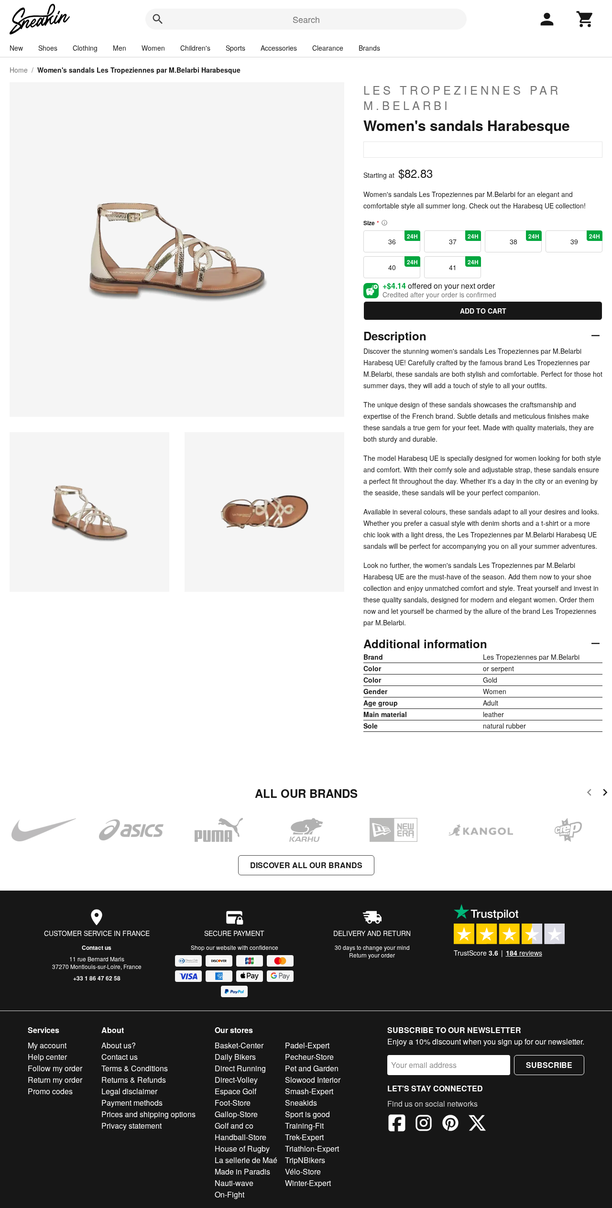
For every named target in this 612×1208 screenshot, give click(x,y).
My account (47, 1045)
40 (403, 265)
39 (585, 239)
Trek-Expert (304, 1137)
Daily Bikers (235, 1056)
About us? (118, 1045)
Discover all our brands (306, 865)
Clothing (85, 48)
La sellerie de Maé (246, 1159)
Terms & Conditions (134, 1068)
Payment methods (132, 1102)
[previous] (589, 793)
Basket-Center (239, 1045)
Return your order (372, 955)
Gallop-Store (236, 1114)
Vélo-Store (303, 1171)
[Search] (157, 19)
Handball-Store (240, 1137)
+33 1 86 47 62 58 (96, 978)
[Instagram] (423, 1124)
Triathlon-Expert (312, 1148)
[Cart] (585, 19)
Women (153, 48)
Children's (195, 48)
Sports (235, 48)
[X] (477, 1124)
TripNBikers (305, 1159)
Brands (369, 48)
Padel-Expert (307, 1045)
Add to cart (483, 311)
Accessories (279, 48)
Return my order (55, 1079)
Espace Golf (235, 1091)
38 (525, 239)
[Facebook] (396, 1124)
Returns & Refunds (133, 1079)
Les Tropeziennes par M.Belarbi (462, 97)
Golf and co (234, 1125)
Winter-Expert (308, 1182)
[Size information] (384, 222)
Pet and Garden (312, 1068)
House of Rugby (242, 1148)
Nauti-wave (234, 1182)
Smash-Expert (309, 1091)
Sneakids (301, 1102)
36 (403, 239)
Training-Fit (304, 1125)
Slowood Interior (312, 1079)
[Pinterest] (450, 1124)
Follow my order (55, 1068)
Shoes (47, 48)
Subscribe (549, 1064)
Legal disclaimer (129, 1091)
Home (19, 70)
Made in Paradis (242, 1171)
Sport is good (307, 1114)
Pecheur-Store (309, 1056)
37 (464, 239)
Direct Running (240, 1068)
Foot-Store (233, 1102)
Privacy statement (131, 1125)
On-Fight (229, 1194)
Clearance (327, 48)
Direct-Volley (236, 1079)
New (16, 48)
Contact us (96, 947)
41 (464, 265)
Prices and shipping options (148, 1114)
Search (306, 19)
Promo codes (50, 1091)
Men (119, 48)
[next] (605, 793)
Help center (47, 1056)
